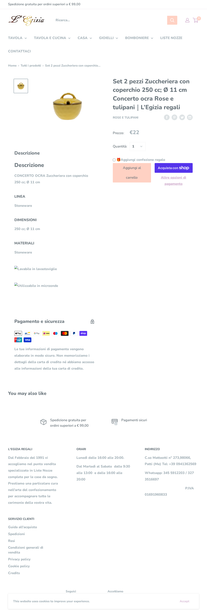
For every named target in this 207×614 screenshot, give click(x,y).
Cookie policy (19, 566)
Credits (14, 573)
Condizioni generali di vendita (25, 550)
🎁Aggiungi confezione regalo (140, 159)
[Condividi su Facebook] (167, 117)
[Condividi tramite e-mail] (190, 117)
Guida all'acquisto (22, 527)
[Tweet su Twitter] (182, 117)
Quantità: (120, 146)
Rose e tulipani (125, 118)
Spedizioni (16, 534)
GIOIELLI (106, 38)
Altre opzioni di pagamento (173, 180)
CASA (83, 38)
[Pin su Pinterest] (174, 117)
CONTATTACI (19, 51)
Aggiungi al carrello (132, 172)
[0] (195, 20)
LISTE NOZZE (171, 38)
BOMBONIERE (137, 38)
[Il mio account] (187, 20)
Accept (184, 601)
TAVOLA (15, 38)
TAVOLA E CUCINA (50, 38)
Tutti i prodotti (31, 66)
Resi (11, 541)
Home (12, 66)
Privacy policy (19, 559)
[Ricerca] (172, 20)
